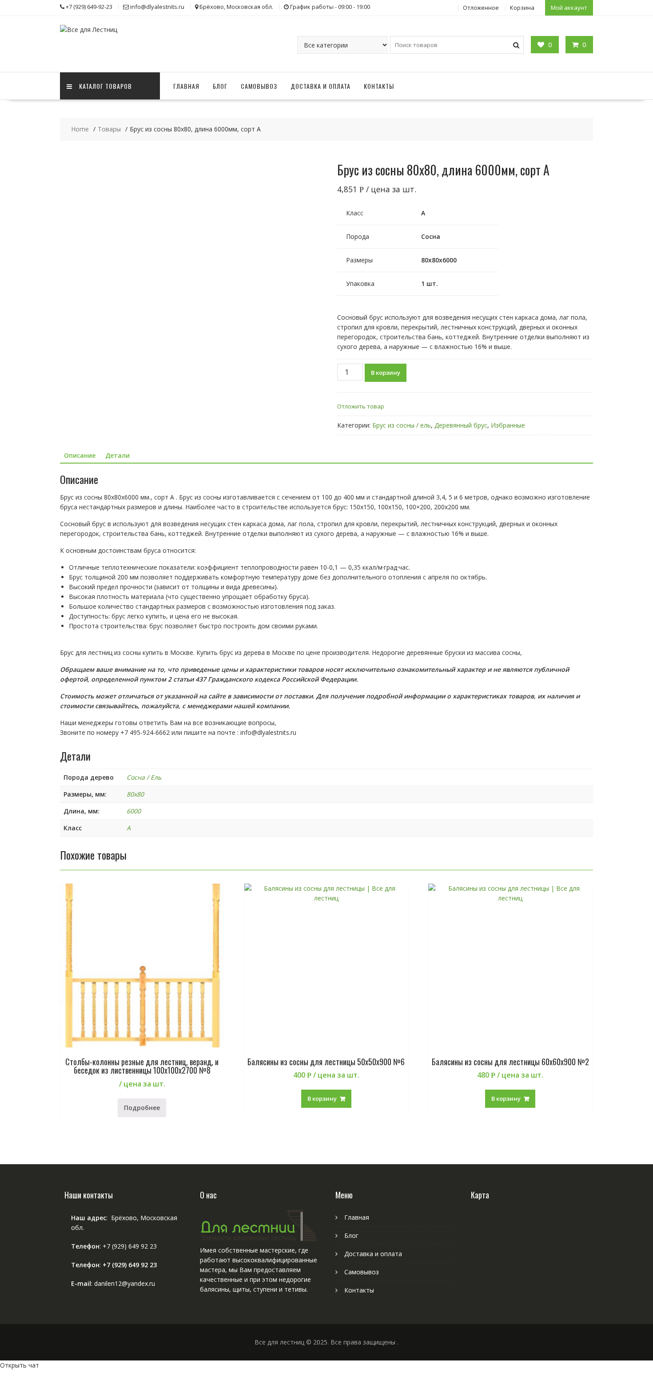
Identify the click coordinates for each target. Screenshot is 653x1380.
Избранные (508, 425)
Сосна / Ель (144, 777)
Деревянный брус (460, 425)
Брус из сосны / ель (401, 425)
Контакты (379, 86)
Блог (220, 86)
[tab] (80, 456)
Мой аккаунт (569, 8)
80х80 (135, 794)
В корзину (385, 373)
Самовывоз (259, 86)
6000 (134, 811)
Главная (186, 86)
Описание (80, 455)
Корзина (522, 8)
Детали (117, 455)
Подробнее (142, 1107)
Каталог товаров (105, 86)
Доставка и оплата (320, 86)
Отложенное (481, 8)
